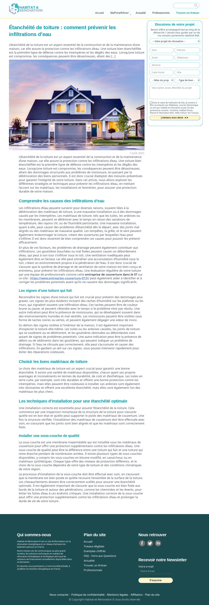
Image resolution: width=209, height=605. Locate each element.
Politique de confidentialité (88, 594)
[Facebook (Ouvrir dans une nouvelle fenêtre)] (142, 543)
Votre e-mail (145, 566)
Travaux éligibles (94, 546)
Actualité (141, 12)
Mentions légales (117, 594)
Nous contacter (59, 594)
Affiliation (137, 594)
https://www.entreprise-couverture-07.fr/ (59, 278)
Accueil (99, 12)
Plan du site (152, 594)
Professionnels (161, 12)
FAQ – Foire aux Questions (100, 556)
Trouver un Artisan (187, 12)
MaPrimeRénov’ (119, 12)
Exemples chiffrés (95, 551)
